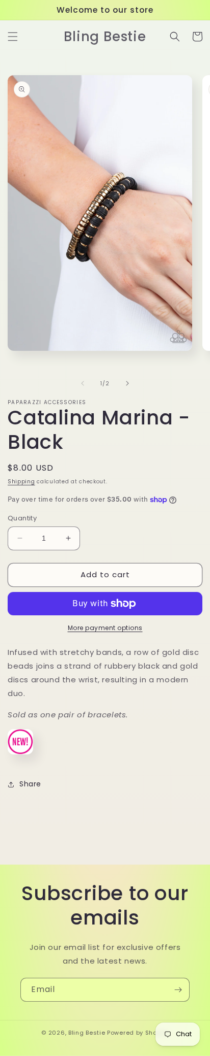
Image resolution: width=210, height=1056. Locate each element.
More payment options (105, 627)
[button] (13, 36)
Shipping (21, 481)
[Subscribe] (178, 990)
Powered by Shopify (138, 1033)
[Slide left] (82, 383)
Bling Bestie (86, 1033)
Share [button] (30, 784)
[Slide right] (127, 383)
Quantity (22, 518)
